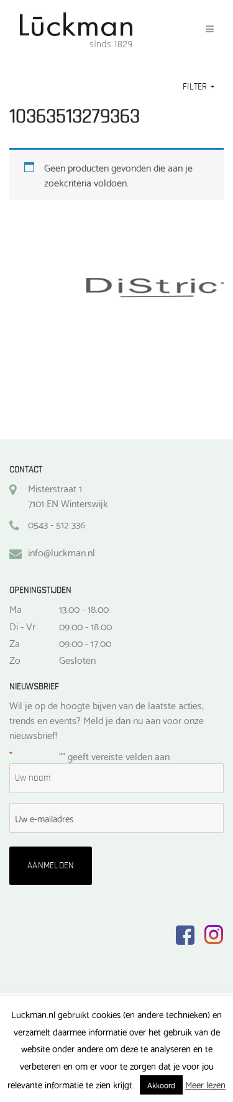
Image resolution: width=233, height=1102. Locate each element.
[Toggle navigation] (210, 29)
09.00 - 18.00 (85, 625)
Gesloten (77, 659)
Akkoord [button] (161, 1084)
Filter (199, 86)
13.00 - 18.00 (84, 608)
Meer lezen (205, 1084)
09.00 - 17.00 (85, 642)
